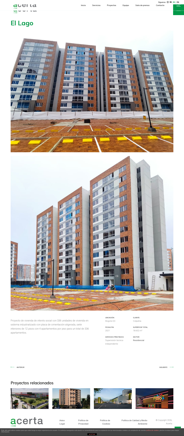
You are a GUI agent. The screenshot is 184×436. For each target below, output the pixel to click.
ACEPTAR (92, 434)
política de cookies (152, 430)
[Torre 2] (92, 233)
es (174, 2)
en (178, 2)
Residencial (138, 340)
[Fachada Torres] (92, 91)
